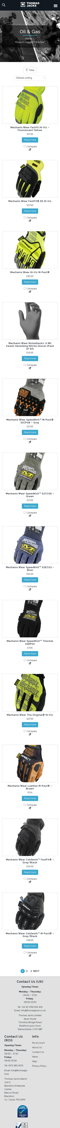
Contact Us (38, 1052)
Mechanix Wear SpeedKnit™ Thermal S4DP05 (30, 642)
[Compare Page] (30, 149)
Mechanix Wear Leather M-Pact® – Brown (30, 787)
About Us (37, 1047)
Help (34, 1061)
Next (36, 971)
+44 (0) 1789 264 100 (32, 1007)
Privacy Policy (39, 1066)
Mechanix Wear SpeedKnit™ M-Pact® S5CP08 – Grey (30, 421)
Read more (30, 139)
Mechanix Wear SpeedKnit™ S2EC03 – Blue (30, 568)
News (35, 1056)
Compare (31, 146)
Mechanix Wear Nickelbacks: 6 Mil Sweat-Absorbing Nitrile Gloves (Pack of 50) (30, 346)
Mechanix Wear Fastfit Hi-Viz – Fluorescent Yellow (29, 129)
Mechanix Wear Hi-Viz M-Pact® (30, 272)
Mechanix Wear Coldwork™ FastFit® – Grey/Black (30, 861)
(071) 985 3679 (15, 1065)
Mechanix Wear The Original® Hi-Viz (30, 715)
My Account (38, 1043)
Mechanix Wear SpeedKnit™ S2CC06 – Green (30, 495)
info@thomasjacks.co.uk (33, 1010)
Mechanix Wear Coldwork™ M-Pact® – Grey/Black (30, 935)
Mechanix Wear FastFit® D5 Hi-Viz (29, 201)
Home (28, 38)
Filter (31, 70)
